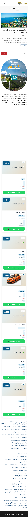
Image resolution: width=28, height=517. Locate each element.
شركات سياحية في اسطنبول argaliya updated (15, 492)
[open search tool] (4, 3)
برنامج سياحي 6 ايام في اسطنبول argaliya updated (14, 435)
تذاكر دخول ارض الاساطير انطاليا (19, 467)
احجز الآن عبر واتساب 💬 (14, 192)
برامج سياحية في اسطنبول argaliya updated (16, 465)
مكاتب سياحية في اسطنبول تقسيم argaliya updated (16, 506)
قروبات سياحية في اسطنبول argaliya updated (15, 500)
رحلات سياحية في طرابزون (21, 481)
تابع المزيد (24, 45)
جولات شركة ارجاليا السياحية (20, 478)
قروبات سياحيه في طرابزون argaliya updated (16, 503)
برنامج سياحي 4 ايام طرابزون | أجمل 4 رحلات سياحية (14, 426)
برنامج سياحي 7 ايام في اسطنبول (19, 437)
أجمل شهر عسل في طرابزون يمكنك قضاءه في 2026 (14, 424)
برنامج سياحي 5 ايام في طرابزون (19, 432)
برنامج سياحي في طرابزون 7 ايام (19, 443)
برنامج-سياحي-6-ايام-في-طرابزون (19, 448)
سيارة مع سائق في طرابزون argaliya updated (16, 489)
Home (17, 10)
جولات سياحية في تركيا (21, 473)
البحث (4, 53)
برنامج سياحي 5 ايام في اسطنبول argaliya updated (14, 429)
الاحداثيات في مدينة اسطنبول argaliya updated (15, 459)
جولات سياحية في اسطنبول (20, 470)
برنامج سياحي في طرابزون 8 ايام (19, 445)
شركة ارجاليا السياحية (22, 495)
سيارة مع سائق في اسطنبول (20, 486)
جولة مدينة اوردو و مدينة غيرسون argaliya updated (14, 31)
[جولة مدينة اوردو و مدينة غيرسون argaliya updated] (14, 20)
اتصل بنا (25, 451)
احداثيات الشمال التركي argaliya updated (16, 454)
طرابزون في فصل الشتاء (21, 497)
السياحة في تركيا (23, 462)
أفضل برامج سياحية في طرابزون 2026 (18, 422)
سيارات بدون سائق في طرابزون (19, 484)
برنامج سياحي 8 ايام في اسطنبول (19, 440)
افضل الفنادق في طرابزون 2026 (19, 456)
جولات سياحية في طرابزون (21, 35)
